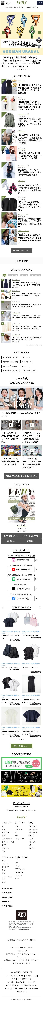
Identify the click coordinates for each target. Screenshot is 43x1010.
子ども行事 (32, 842)
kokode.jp (8, 988)
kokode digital (21, 991)
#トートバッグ (30, 371)
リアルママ (32, 848)
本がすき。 (33, 985)
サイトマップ (21, 957)
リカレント (18, 875)
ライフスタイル (7, 857)
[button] (17, 69)
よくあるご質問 (24, 960)
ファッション (6, 823)
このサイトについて (12, 954)
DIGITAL (23, 948)
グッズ (31, 839)
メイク (17, 826)
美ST (13, 979)
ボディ (17, 835)
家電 (3, 882)
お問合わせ (35, 960)
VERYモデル (19, 872)
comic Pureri (10, 985)
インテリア (5, 864)
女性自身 (10, 982)
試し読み (10, 541)
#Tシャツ (22, 7)
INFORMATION (21, 951)
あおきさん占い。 (8, 888)
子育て (30, 823)
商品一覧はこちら (20, 746)
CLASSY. (14, 976)
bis (19, 979)
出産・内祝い (33, 832)
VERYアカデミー (20, 869)
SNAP (4, 845)
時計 (3, 851)
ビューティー (20, 823)
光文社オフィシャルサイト (22, 963)
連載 (16, 863)
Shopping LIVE (7, 897)
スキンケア (18, 829)
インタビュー (19, 866)
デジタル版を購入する (30, 536)
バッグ (4, 829)
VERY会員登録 (7, 906)
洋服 (3, 835)
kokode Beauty (20, 988)
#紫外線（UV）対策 (32, 7)
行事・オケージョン (8, 842)
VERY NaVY (6, 901)
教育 (30, 845)
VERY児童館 (32, 826)
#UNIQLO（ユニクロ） (12, 371)
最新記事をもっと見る (20, 250)
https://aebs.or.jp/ (24, 929)
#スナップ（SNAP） (11, 366)
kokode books (33, 988)
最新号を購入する (10, 536)
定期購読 (30, 541)
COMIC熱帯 (31, 982)
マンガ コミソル (22, 985)
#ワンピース (26, 362)
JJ (7, 976)
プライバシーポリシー (29, 954)
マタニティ (5, 848)
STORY (28, 976)
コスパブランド (7, 839)
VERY (21, 976)
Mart (34, 976)
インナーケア (19, 839)
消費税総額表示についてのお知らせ (21, 940)
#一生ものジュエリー (11, 7)
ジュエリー (5, 832)
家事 (3, 873)
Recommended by (31, 345)
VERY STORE (20, 607)
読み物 (17, 878)
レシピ (4, 861)
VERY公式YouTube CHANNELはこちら (20, 476)
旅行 (3, 870)
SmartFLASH (20, 982)
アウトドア (5, 867)
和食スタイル (26, 979)
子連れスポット (33, 829)
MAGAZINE (14, 948)
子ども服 (31, 835)
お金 (3, 879)
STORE (30, 948)
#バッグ (25, 366)
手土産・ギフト (7, 876)
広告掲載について (10, 960)
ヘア (16, 832)
